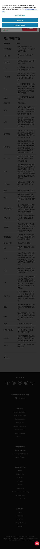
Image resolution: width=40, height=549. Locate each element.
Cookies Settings (20, 15)
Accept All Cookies (20, 25)
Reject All (20, 20)
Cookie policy (29, 9)
